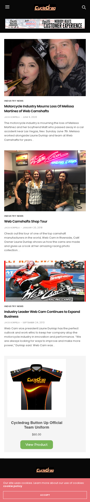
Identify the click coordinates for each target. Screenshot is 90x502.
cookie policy (12, 486)
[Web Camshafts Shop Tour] (45, 180)
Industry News (14, 101)
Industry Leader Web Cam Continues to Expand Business (42, 314)
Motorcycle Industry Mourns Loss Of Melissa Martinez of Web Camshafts (39, 108)
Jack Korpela (12, 117)
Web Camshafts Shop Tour (25, 221)
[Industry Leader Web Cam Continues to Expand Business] (45, 281)
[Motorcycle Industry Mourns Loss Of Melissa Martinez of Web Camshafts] (45, 67)
